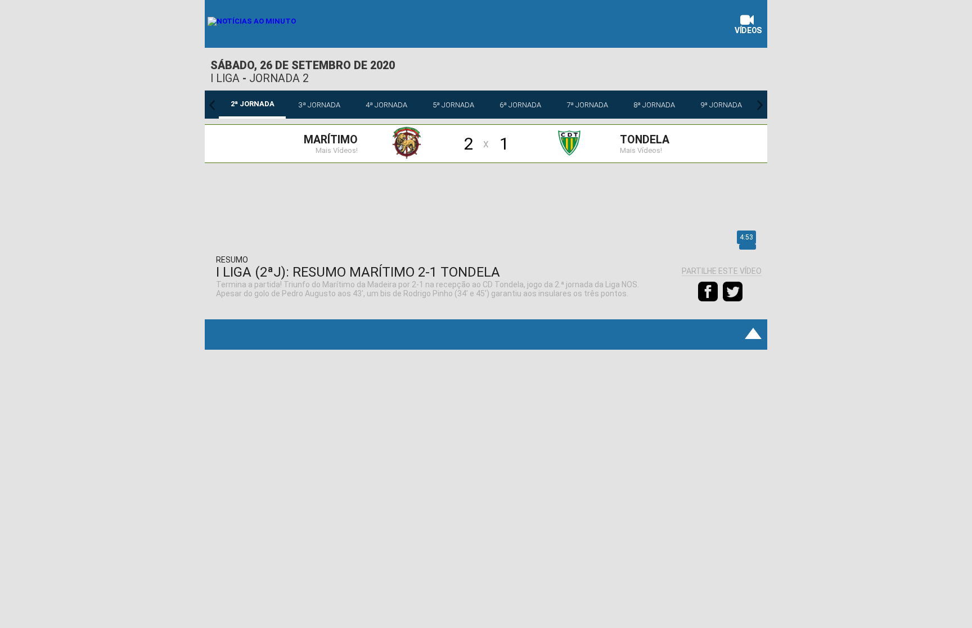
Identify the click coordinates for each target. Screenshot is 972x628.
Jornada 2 (279, 78)
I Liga (225, 78)
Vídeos (748, 30)
